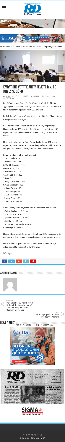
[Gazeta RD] (32, 9)
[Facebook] (26, 434)
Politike (12, 47)
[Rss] (24, 434)
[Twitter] (29, 434)
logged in (31, 325)
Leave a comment (51, 96)
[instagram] (41, 434)
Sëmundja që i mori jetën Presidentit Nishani (47, 314)
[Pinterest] (32, 434)
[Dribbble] (35, 434)
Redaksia (9, 96)
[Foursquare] (38, 434)
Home (5, 47)
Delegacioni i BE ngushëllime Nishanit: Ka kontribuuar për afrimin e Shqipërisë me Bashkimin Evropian (19, 305)
